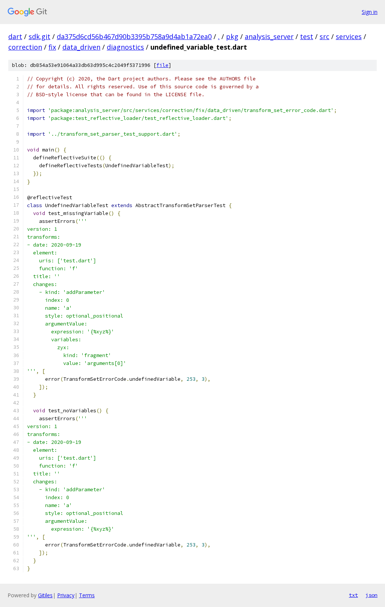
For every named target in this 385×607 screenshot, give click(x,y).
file (162, 65)
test (306, 36)
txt (353, 595)
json (371, 595)
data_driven (81, 46)
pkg (232, 36)
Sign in (369, 11)
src (324, 36)
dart (15, 36)
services (349, 36)
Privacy (65, 595)
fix (52, 46)
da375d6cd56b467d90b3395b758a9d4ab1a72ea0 (134, 36)
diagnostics (125, 46)
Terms (87, 595)
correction (25, 46)
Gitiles (45, 595)
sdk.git (39, 36)
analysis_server (269, 36)
